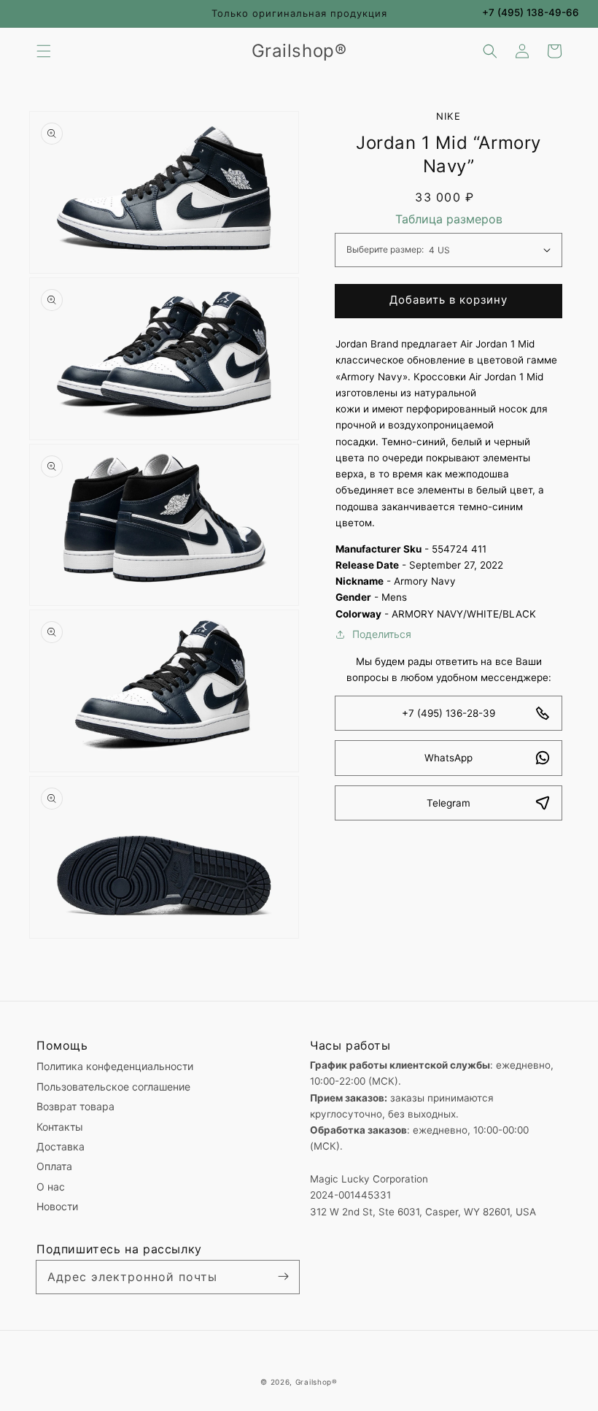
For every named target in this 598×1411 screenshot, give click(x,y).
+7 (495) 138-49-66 (530, 12)
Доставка (60, 1146)
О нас (50, 1186)
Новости (57, 1206)
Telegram (448, 803)
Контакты (59, 1126)
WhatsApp (448, 758)
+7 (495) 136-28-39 (448, 713)
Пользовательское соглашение (113, 1086)
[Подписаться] (283, 1277)
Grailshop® (316, 1381)
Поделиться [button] (381, 634)
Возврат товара (75, 1106)
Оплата (54, 1166)
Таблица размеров (448, 219)
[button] (44, 51)
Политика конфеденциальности (114, 1066)
